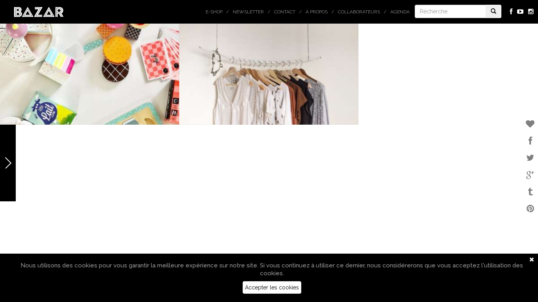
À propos (317, 12)
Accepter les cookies (272, 287)
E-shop (214, 12)
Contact (284, 12)
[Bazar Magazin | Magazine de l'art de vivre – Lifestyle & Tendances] (39, 11)
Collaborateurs (359, 12)
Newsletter (248, 12)
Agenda (400, 12)
